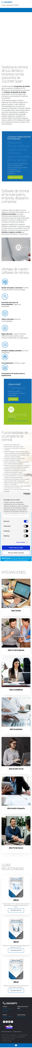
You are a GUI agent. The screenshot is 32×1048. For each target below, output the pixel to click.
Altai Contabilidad (16, 690)
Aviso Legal (5, 1037)
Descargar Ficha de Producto (17, 421)
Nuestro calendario (8, 1016)
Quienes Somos (7, 1008)
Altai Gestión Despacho (16, 808)
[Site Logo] (7, 2)
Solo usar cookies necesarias (16, 552)
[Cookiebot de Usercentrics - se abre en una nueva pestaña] (23, 494)
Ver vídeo (11, 419)
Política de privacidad (9, 1035)
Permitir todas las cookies (16, 547)
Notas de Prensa (21, 1016)
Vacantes (19, 1010)
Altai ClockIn (16, 610)
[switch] (26, 526)
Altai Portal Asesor (16, 848)
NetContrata (6, 558)
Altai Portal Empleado (16, 650)
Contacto (4, 5)
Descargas (5, 1011)
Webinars (5, 1018)
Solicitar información (15, 177)
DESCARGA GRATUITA (16, 910)
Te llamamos (13, 399)
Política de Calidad (8, 1039)
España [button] (16, 5)
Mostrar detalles (20, 542)
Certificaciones (7, 1041)
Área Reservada (10, 5)
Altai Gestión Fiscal (16, 769)
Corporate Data (22, 1035)
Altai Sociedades (16, 729)
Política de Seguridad (18, 1037)
